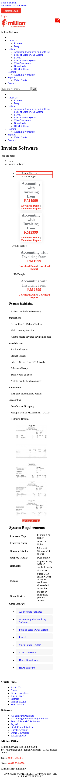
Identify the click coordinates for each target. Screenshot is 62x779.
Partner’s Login (18, 701)
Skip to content (8, 2)
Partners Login (11, 10)
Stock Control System (22, 727)
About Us (16, 687)
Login (4, 16)
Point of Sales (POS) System (25, 721)
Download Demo (30, 205)
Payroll (14, 724)
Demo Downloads (20, 693)
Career (14, 690)
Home (11, 161)
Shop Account (18, 704)
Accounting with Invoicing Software (29, 718)
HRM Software (18, 735)
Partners (15, 698)
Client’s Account (19, 730)
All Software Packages (22, 715)
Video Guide (17, 696)
